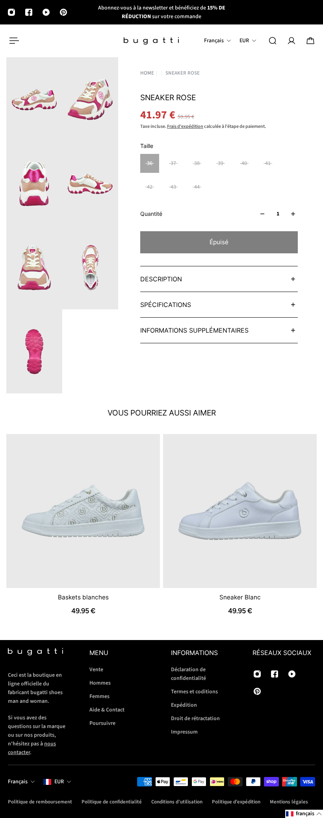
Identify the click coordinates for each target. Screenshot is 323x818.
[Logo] (151, 40)
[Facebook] (28, 12)
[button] (304, 814)
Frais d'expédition (185, 126)
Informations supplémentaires (194, 330)
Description (161, 279)
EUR (59, 782)
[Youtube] (46, 12)
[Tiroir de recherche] (272, 40)
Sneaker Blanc (240, 597)
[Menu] (12, 40)
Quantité (151, 213)
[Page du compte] (291, 40)
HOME (147, 73)
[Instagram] (11, 12)
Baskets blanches (83, 597)
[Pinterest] (63, 12)
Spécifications (165, 305)
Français (18, 782)
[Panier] (310, 40)
